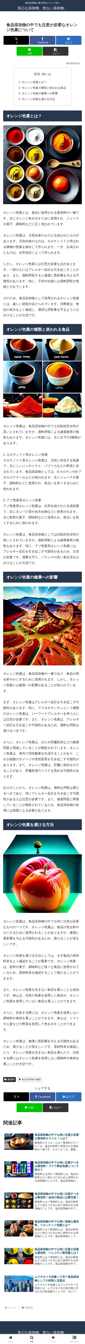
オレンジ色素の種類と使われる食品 (44, 87)
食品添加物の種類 (31, 1079)
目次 (37, 74)
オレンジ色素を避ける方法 (38, 99)
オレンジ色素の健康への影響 (40, 93)
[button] (55, 51)
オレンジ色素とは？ (34, 82)
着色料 (11, 1079)
